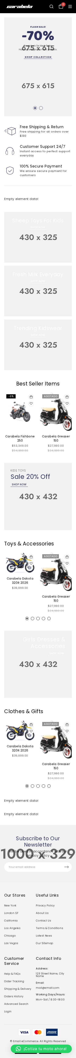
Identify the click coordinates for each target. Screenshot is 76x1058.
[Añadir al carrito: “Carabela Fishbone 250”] (31, 397)
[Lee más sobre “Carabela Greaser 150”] (67, 397)
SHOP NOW (38, 227)
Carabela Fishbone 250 (20, 438)
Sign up (66, 867)
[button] (27, 618)
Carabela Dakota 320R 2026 (20, 580)
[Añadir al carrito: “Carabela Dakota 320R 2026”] (31, 557)
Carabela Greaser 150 (56, 438)
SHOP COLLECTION (38, 56)
